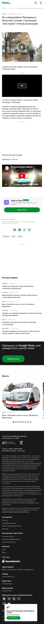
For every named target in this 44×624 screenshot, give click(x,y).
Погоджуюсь (13, 618)
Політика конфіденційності (11, 539)
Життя (11, 8)
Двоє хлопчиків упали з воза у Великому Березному (18, 305)
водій (13, 236)
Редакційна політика (9, 523)
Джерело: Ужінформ (8, 219)
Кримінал (5, 283)
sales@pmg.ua (7, 590)
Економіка (5, 292)
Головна (4, 8)
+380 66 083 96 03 (8, 576)
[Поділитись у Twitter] (24, 230)
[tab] (13, 422)
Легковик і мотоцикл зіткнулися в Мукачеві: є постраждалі (19, 323)
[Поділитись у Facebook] (14, 230)
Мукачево (6, 236)
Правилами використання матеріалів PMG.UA (15, 512)
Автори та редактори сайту (11, 526)
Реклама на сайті (8, 536)
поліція (20, 236)
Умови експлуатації (8, 542)
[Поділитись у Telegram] (19, 230)
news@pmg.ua (7, 583)
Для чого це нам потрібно (13, 614)
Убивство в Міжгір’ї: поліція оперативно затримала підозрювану (17, 287)
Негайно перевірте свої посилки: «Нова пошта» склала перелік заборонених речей (21, 332)
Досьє (4, 552)
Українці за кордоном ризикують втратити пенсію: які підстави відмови (22, 314)
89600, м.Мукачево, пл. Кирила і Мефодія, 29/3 (18, 569)
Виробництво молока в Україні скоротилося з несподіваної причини (19, 296)
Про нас (5, 520)
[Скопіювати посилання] (29, 230)
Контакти (5, 529)
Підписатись (22, 210)
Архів (4, 549)
